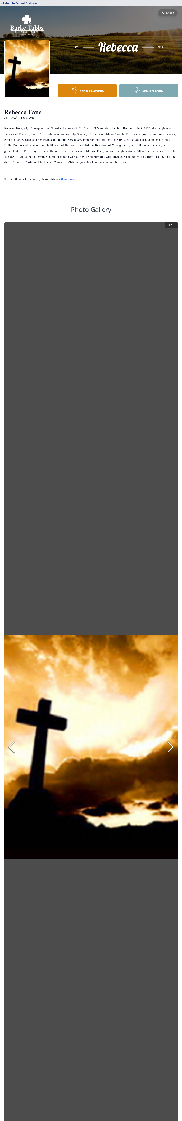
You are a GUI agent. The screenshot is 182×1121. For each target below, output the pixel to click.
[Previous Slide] (11, 747)
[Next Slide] (171, 747)
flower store (68, 179)
